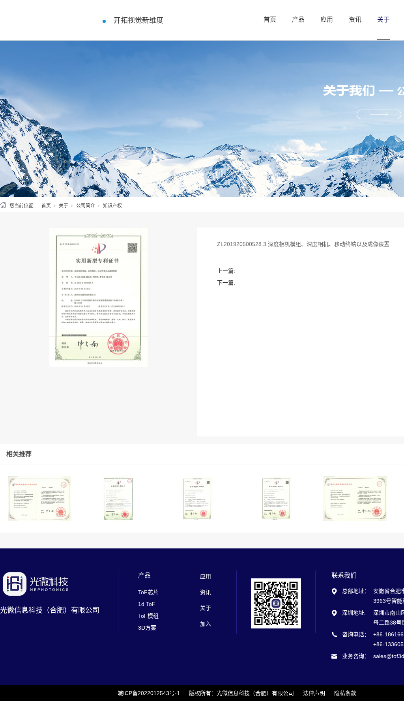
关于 (383, 19)
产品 (298, 19)
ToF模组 (148, 616)
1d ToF (146, 604)
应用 (326, 19)
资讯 (355, 19)
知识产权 (112, 206)
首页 (270, 19)
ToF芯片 (148, 592)
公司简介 (85, 206)
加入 (205, 624)
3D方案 (147, 628)
